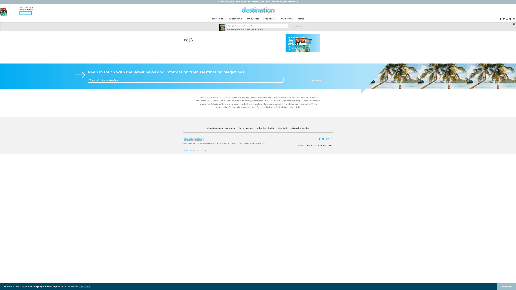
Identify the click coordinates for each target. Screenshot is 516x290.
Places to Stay (235, 19)
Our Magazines (246, 128)
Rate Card (282, 128)
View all (295, 48)
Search (257, 155)
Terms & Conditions (325, 145)
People (301, 19)
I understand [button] (506, 286)
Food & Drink (269, 19)
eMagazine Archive (300, 128)
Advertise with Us (265, 128)
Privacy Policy (301, 145)
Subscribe (298, 26)
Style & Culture (286, 19)
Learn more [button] (84, 286)
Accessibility (311, 145)
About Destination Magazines (221, 128)
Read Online (25, 13)
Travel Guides (253, 19)
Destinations (218, 19)
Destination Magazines (193, 150)
